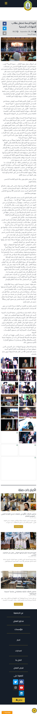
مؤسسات (18, 629)
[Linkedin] (21, 693)
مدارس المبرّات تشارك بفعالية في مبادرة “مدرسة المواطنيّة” (20, 592)
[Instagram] (15, 687)
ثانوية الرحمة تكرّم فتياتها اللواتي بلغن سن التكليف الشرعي (19, 553)
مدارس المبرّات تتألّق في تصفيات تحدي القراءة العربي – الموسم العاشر (18, 515)
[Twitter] (15, 682)
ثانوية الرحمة (32, 34)
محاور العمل (18, 621)
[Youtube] (21, 687)
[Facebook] (21, 682)
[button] (6, 4)
